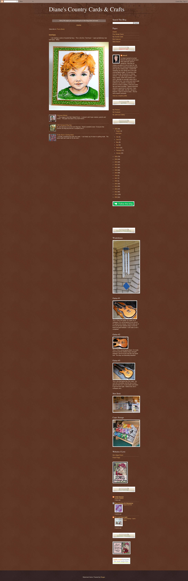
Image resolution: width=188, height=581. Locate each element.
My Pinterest (116, 109)
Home (78, 25)
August (118, 131)
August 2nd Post (127, 504)
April (117, 145)
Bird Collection (117, 39)
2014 (116, 186)
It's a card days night (121, 517)
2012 (116, 192)
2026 (116, 129)
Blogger (103, 577)
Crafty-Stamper (119, 497)
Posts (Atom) (60, 29)
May (117, 142)
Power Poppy (116, 457)
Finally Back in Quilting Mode (65, 135)
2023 (116, 162)
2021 (116, 167)
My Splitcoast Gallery (119, 114)
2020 (116, 170)
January (118, 153)
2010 (116, 197)
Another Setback (119, 498)
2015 (116, 183)
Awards (115, 32)
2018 (116, 175)
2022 (116, 164)
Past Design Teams (118, 34)
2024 (116, 159)
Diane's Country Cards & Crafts (86, 9)
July (117, 137)
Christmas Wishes (62, 115)
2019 (116, 173)
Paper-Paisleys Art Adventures (124, 503)
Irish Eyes (52, 35)
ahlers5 (125, 55)
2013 (116, 189)
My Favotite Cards (118, 36)
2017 (116, 178)
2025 (116, 156)
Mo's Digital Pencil (118, 455)
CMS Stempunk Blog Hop (64, 125)
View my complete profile (120, 96)
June (117, 139)
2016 (116, 181)
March (118, 147)
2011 (116, 194)
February (119, 150)
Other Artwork (116, 41)
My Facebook (116, 112)
